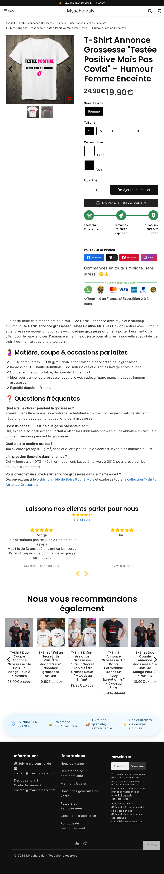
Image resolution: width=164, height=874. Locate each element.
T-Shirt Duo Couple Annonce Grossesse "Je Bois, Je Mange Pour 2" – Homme (19, 664)
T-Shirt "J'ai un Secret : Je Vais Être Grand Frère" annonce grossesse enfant (51, 664)
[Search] (149, 11)
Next (69, 69)
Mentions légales (74, 783)
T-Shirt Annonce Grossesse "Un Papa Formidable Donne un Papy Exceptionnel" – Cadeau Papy (113, 670)
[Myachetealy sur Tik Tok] (85, 844)
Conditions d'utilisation (78, 816)
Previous (10, 69)
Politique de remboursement (73, 825)
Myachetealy (81, 10)
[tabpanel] (33, 112)
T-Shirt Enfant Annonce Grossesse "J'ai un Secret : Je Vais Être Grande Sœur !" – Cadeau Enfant (82, 666)
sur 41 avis (82, 520)
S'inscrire (137, 766)
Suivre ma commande (34, 763)
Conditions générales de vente (79, 793)
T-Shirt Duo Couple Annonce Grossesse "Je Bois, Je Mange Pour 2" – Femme (145, 664)
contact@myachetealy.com (34, 773)
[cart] (159, 11)
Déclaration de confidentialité (72, 773)
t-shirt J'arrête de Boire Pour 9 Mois (65, 479)
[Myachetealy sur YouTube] (77, 844)
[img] (82, 515)
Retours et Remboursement (73, 806)
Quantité (90, 180)
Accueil (10, 22)
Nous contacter (72, 763)
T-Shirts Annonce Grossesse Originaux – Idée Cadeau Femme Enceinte (62, 22)
